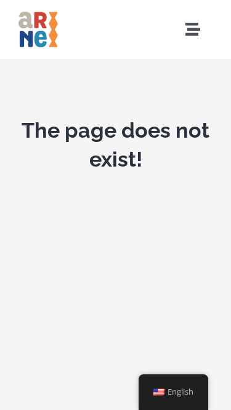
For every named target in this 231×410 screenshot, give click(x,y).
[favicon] (38, 14)
